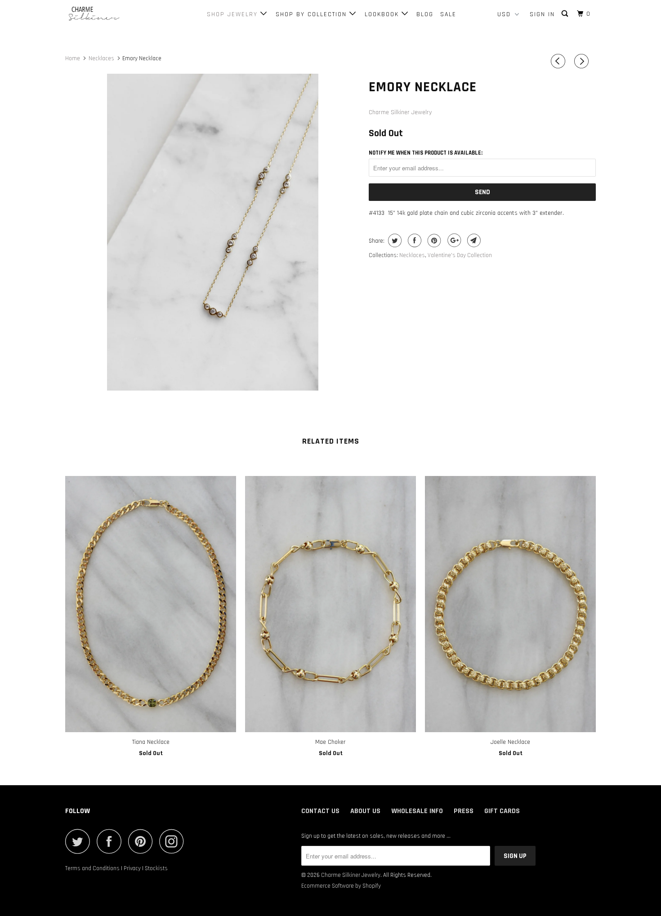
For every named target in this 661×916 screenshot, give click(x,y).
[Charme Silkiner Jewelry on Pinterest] (142, 841)
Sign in (542, 14)
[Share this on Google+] (453, 240)
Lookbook (383, 14)
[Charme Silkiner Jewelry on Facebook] (111, 841)
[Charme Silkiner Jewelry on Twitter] (80, 841)
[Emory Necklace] (212, 232)
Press (463, 811)
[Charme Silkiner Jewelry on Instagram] (174, 841)
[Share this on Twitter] (394, 240)
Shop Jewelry (233, 14)
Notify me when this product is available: (425, 152)
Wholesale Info (417, 811)
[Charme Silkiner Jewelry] (111, 14)
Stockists (156, 868)
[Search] (566, 14)
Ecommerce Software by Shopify (341, 885)
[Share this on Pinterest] (433, 240)
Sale (448, 14)
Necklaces (412, 255)
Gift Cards (502, 811)
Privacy (132, 868)
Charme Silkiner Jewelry (400, 112)
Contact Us (320, 811)
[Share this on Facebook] (413, 240)
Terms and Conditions (92, 868)
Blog (424, 14)
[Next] (582, 61)
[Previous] (559, 61)
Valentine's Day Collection (460, 255)
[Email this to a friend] (473, 240)
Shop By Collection (312, 14)
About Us (365, 811)
